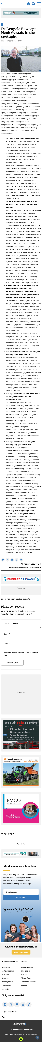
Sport (31, 567)
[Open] (39, 4)
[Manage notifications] (37, 1037)
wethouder (37, 567)
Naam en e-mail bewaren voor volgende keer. (21, 653)
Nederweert (25, 567)
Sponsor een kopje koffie (18, 908)
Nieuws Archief (31, 564)
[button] (3, 560)
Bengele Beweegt (15, 567)
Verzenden (12, 662)
